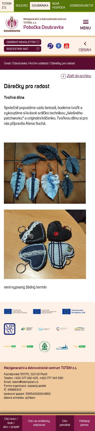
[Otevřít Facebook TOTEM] (58, 46)
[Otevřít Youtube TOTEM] (67, 46)
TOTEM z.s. (6, 5)
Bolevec (22, 5)
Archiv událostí (38, 63)
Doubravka (40, 5)
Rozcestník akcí (17, 49)
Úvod (7, 63)
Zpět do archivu (79, 76)
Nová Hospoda (58, 5)
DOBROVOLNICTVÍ (81, 5)
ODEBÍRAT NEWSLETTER (21, 42)
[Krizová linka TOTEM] (50, 46)
